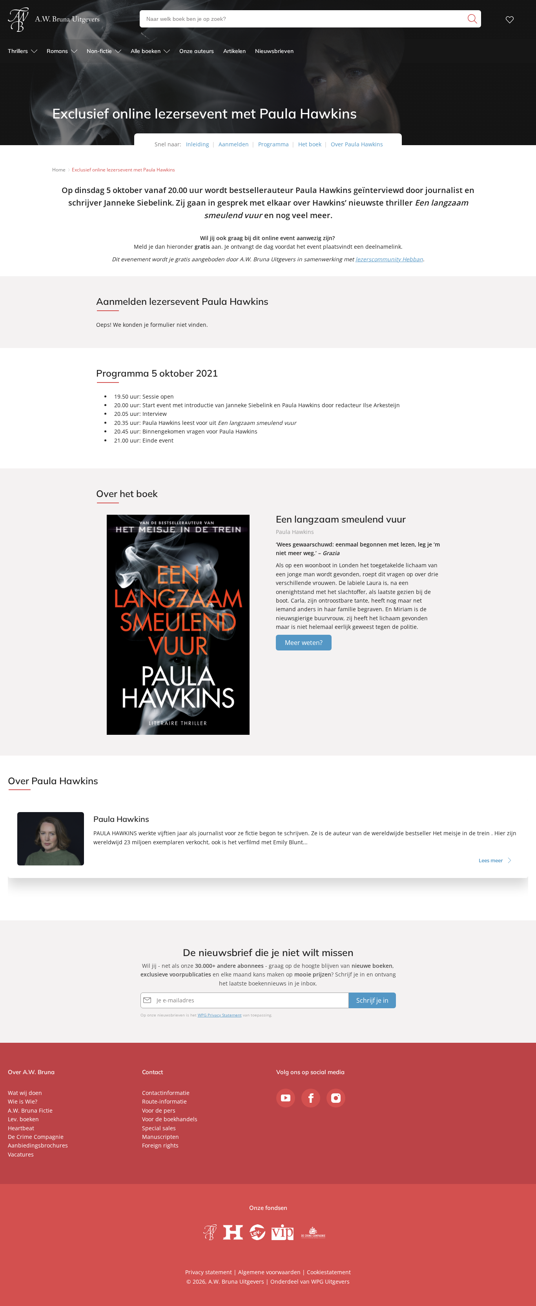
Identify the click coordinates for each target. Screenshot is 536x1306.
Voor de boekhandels (169, 1119)
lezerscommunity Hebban (389, 259)
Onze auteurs (196, 51)
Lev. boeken (23, 1119)
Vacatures (21, 1154)
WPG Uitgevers (330, 1281)
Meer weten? (304, 642)
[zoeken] (473, 18)
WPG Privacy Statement (220, 1015)
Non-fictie (99, 51)
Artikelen (234, 51)
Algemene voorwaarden (269, 1272)
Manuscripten (160, 1136)
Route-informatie (164, 1101)
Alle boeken (145, 51)
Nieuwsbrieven (274, 51)
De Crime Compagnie (36, 1136)
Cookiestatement (329, 1272)
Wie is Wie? (22, 1101)
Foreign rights (160, 1145)
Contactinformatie (166, 1093)
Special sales (159, 1128)
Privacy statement (208, 1272)
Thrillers (18, 51)
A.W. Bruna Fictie (30, 1110)
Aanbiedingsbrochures (38, 1145)
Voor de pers (158, 1110)
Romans (57, 51)
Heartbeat (21, 1128)
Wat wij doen (25, 1093)
